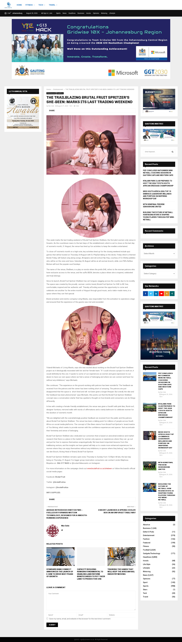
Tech (40, 5)
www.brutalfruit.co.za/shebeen (99, 468)
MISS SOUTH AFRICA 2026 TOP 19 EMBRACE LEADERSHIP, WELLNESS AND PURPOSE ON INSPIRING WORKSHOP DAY (166, 440)
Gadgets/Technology (151, 553)
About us (146, 525)
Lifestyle (112, 13)
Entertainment (51, 93)
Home (19, 5)
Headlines (72, 13)
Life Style (146, 564)
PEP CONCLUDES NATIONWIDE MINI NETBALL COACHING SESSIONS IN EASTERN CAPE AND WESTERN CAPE (158, 172)
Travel (52, 5)
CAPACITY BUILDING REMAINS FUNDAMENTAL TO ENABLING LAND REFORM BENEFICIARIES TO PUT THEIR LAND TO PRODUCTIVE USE (91, 574)
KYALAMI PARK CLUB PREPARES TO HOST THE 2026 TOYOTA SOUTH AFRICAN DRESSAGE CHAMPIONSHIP (158, 183)
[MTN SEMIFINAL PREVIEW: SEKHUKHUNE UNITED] (149, 465)
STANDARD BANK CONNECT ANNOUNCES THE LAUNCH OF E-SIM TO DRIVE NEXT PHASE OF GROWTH (59, 573)
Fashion (146, 539)
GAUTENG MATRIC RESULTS (154, 309)
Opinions (96, 13)
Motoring (104, 13)
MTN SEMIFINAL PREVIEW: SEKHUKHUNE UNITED (165, 465)
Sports (58, 13)
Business (81, 13)
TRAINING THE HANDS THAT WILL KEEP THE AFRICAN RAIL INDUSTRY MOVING (121, 571)
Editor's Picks (148, 532)
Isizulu (88, 13)
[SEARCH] (172, 151)
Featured (146, 543)
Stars (145, 590)
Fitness (29, 5)
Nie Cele (51, 106)
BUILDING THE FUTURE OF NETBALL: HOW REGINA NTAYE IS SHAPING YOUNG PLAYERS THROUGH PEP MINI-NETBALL (166, 492)
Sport (145, 582)
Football (146, 550)
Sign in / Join (47, 13)
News (64, 13)
